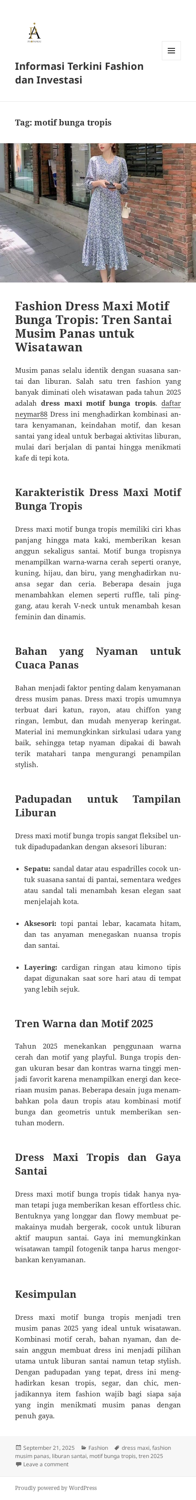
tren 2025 (151, 1456)
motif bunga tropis (112, 1456)
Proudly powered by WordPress (56, 1488)
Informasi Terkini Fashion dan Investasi (79, 72)
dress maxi (136, 1448)
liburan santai (69, 1456)
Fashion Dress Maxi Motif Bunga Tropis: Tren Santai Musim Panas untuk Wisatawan (93, 326)
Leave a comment (45, 1464)
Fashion (98, 1448)
